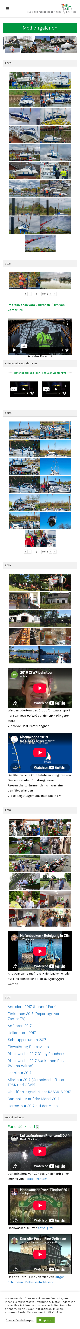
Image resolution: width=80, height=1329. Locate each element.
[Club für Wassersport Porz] (52, 8)
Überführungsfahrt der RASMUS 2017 (39, 1092)
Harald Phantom (35, 1179)
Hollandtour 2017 (22, 1033)
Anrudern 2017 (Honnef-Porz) (32, 1006)
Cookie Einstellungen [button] (20, 1320)
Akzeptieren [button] (45, 1320)
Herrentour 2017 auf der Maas (33, 1106)
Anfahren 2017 (20, 1026)
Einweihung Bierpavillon (28, 1047)
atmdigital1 (46, 1228)
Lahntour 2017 (19, 1073)
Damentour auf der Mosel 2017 (33, 1099)
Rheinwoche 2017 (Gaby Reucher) (36, 1054)
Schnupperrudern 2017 (27, 1040)
